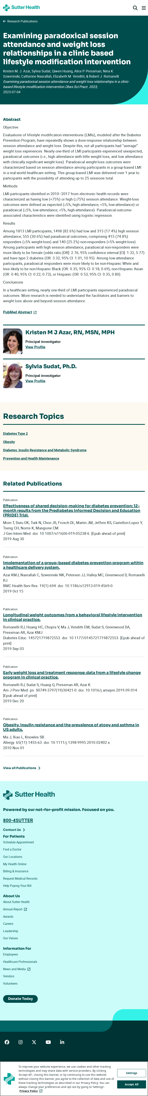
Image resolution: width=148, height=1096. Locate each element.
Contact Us (12, 830)
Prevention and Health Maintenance (31, 458)
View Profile (35, 347)
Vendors (8, 976)
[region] (74, 1078)
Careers (8, 924)
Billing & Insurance (15, 871)
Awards (8, 916)
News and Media (17, 969)
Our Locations (12, 857)
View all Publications (19, 768)
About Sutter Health (16, 902)
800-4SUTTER (18, 820)
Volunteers (10, 983)
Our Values (10, 938)
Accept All (131, 1084)
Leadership (10, 931)
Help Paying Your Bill (17, 886)
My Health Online (14, 864)
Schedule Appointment (18, 842)
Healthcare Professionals (20, 962)
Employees (10, 954)
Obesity (9, 441)
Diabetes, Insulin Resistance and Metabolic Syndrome (45, 450)
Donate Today (20, 999)
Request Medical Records (20, 878)
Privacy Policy (31, 1091)
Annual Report (16, 909)
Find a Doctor (12, 849)
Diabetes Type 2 (15, 433)
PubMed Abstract (17, 312)
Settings (131, 1073)
